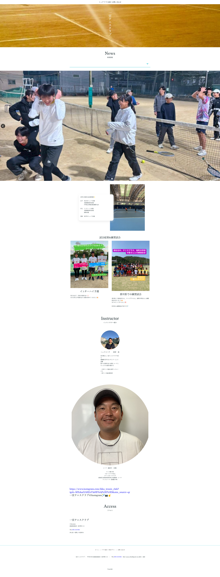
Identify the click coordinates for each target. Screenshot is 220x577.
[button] (108, 178)
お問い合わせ (116, 2)
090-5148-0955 (76, 529)
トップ (101, 2)
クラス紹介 (108, 2)
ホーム (97, 549)
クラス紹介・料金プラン (108, 549)
